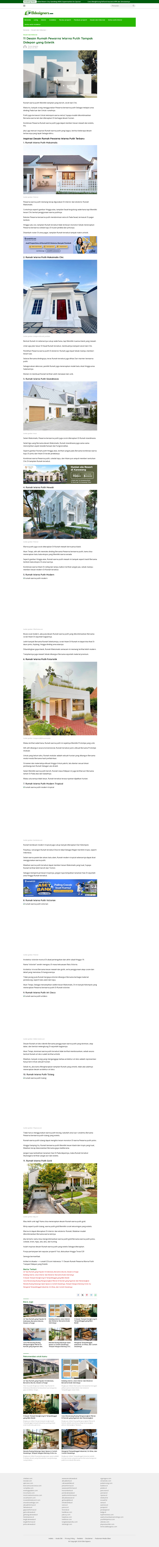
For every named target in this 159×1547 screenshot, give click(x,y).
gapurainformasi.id (29, 1510)
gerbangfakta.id (67, 1500)
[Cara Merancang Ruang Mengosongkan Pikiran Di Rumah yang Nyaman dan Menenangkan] (34, 1334)
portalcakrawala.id (68, 1493)
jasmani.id (103, 1493)
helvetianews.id (28, 1517)
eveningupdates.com (30, 1490)
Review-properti (65, 20)
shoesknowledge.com (31, 1503)
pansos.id (65, 1507)
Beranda (28, 20)
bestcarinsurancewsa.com (32, 1486)
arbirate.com (104, 1522)
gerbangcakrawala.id (30, 1515)
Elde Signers (86, 1541)
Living (36, 20)
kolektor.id (104, 1486)
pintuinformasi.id (67, 1486)
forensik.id (65, 1510)
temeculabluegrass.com (108, 1527)
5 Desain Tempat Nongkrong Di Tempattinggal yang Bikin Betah (46, 1278)
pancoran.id (104, 1490)
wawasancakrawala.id (69, 1478)
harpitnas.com (67, 1517)
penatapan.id (104, 1510)
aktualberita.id (67, 1481)
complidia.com (28, 1488)
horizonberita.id (67, 1490)
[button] (133, 5)
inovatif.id (103, 1500)
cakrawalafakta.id (68, 1483)
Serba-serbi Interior (115, 20)
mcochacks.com (29, 1493)
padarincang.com (106, 1483)
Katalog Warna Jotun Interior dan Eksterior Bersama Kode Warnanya (48, 1275)
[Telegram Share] (91, 1295)
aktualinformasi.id (29, 1505)
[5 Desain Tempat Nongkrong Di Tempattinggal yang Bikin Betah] (85, 1310)
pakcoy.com (66, 1515)
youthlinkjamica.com (107, 1519)
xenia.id (103, 1503)
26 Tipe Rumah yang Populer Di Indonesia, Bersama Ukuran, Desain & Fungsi (50, 1272)
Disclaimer (89, 1538)
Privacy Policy (70, 1538)
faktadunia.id (27, 1507)
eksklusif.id (104, 1498)
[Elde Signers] (38, 13)
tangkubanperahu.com (70, 1522)
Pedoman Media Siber (103, 1538)
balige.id (103, 1512)
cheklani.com (27, 1478)
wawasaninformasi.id (69, 1488)
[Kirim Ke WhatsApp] (95, 1295)
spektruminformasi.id (69, 1495)
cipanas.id (103, 1495)
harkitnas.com (67, 1519)
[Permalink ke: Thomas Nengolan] (25, 47)
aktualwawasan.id (68, 1498)
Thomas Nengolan (33, 46)
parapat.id (103, 1507)
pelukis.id (103, 1488)
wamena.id (104, 1505)
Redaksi (80, 1538)
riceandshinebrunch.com (31, 1500)
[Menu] (24, 6)
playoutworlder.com (107, 1524)
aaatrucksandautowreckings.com (111, 1517)
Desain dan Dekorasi (97, 20)
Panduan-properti (80, 20)
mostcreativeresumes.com (32, 1495)
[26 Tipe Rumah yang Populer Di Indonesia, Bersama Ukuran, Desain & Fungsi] (34, 1310)
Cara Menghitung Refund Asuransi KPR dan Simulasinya (37, 2)
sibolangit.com (67, 1524)
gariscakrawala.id (29, 1512)
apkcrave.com (28, 1483)
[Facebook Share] (78, 1295)
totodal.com (27, 1481)
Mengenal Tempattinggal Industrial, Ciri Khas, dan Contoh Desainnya (47, 1287)
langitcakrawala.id (29, 1519)
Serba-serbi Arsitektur (33, 24)
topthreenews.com (107, 1515)
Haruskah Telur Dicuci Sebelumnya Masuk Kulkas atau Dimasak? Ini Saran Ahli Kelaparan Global (101, 2)
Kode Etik (59, 1538)
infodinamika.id (67, 1503)
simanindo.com (105, 1481)
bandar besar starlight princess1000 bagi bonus (116, 30)
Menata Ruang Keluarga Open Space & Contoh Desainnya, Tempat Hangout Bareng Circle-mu (57, 1284)
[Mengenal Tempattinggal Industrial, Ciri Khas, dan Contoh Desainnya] (85, 1334)
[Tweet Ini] (82, 1295)
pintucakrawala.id (29, 1524)
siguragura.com (105, 1478)
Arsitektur (52, 20)
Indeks (51, 1538)
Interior (43, 20)
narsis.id (64, 1505)
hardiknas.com (67, 1512)
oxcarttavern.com (29, 1498)
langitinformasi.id (29, 1522)
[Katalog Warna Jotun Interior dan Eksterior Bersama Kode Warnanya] (60, 1310)
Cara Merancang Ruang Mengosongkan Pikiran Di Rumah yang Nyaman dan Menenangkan (56, 1281)
